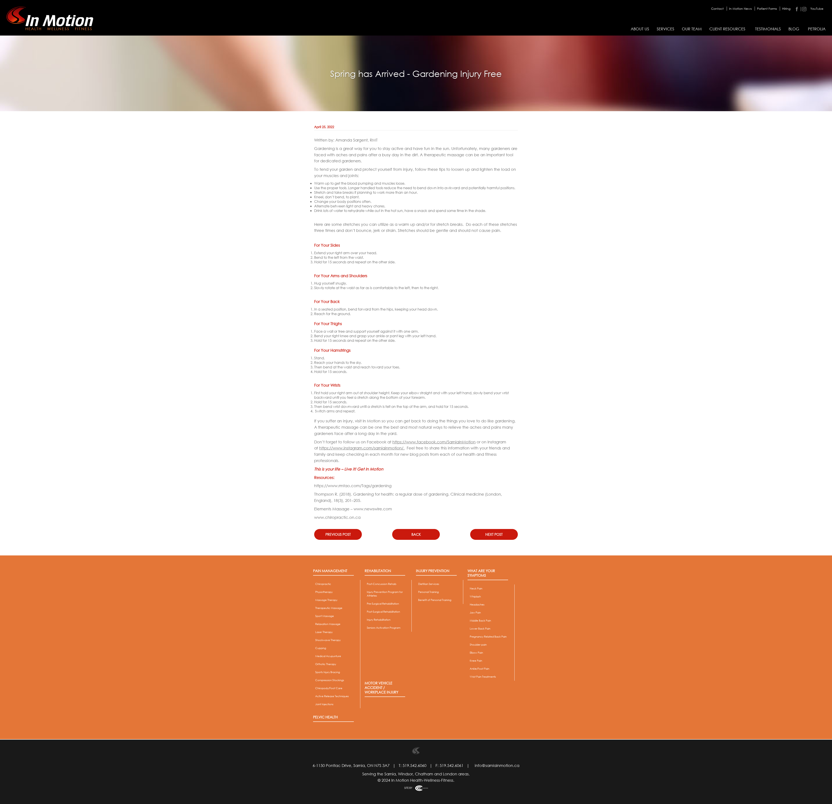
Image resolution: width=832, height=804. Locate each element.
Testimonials (768, 28)
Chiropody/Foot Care (328, 688)
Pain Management (330, 570)
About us (640, 28)
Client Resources (727, 28)
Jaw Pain (475, 612)
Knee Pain (476, 660)
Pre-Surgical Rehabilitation (383, 603)
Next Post (494, 534)
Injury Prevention (432, 570)
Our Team (692, 28)
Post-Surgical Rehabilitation (383, 612)
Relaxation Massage (327, 624)
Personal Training (428, 592)
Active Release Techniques (332, 696)
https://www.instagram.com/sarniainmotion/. (362, 448)
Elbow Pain (476, 652)
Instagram (804, 9)
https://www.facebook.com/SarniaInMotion (434, 441)
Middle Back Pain (480, 620)
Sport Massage (324, 616)
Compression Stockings (329, 680)
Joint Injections (324, 704)
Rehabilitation (378, 570)
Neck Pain (476, 588)
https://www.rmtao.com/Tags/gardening (353, 485)
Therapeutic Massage (328, 608)
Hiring (786, 9)
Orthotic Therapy (325, 664)
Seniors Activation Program (383, 628)
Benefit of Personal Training (434, 600)
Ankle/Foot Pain (479, 669)
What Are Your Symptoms (481, 573)
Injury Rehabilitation (378, 620)
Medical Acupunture (328, 656)
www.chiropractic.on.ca (337, 517)
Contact (717, 9)
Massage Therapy (326, 600)
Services (665, 28)
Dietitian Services (428, 584)
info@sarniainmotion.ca (497, 765)
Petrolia (817, 28)
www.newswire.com (373, 508)
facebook (796, 9)
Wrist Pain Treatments (483, 677)
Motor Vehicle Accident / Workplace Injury (381, 687)
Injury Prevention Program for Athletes (385, 593)
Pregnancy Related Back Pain (488, 636)
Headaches (477, 604)
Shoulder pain (478, 644)
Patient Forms (767, 9)
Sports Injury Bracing (327, 672)
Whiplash (475, 596)
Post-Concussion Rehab (381, 584)
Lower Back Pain (480, 628)
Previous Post (338, 534)
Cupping (320, 648)
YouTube (816, 9)
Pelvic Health (325, 717)
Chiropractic (323, 584)
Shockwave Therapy (328, 640)
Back (416, 534)
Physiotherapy (324, 592)
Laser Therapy (324, 632)
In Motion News (740, 9)
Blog (793, 28)
